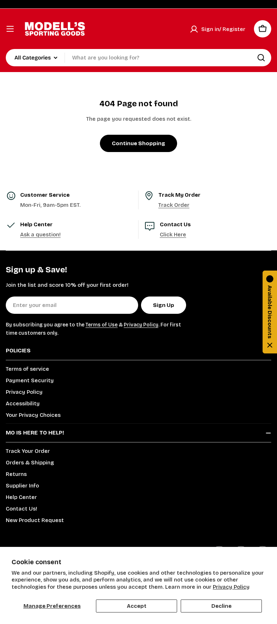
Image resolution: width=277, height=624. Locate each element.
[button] (270, 312)
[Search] (261, 57)
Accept (136, 606)
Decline (221, 606)
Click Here (173, 234)
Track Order (173, 205)
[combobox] (138, 57)
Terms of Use (101, 325)
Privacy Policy (231, 587)
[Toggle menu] (10, 28)
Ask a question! (40, 234)
